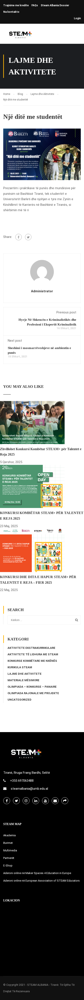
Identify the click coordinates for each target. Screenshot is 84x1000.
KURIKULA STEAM (20, 667)
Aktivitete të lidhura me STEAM (33, 654)
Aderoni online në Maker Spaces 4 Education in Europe (37, 873)
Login (77, 18)
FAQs (34, 5)
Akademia (9, 835)
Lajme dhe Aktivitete (25, 673)
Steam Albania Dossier (55, 5)
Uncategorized (19, 699)
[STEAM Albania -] (19, 35)
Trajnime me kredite (16, 5)
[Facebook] (18, 237)
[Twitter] (28, 237)
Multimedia (10, 850)
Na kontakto (11, 11)
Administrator (42, 291)
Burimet (8, 842)
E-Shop (7, 865)
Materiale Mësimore (23, 680)
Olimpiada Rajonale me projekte (33, 693)
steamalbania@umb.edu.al (29, 789)
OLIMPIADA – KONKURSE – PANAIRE (32, 686)
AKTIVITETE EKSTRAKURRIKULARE (31, 647)
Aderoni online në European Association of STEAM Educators (41, 880)
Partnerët (8, 858)
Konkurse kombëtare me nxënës (32, 660)
